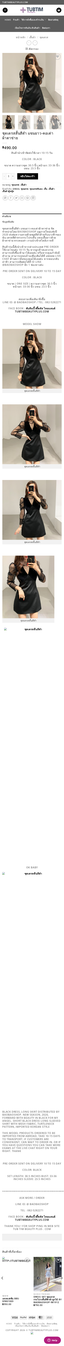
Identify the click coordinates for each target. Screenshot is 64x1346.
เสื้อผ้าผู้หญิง (8, 191)
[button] (5, 10)
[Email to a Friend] (22, 198)
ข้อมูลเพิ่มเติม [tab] (8, 221)
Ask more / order (32, 1198)
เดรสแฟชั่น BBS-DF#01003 (11, 1300)
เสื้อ (45, 188)
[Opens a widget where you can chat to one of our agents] (52, 1340)
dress (16, 188)
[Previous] (7, 83)
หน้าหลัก (20, 37)
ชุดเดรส (44, 37)
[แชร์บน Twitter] (16, 198)
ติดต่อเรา (46, 27)
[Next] (56, 83)
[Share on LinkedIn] (33, 198)
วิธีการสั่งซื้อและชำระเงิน (32, 19)
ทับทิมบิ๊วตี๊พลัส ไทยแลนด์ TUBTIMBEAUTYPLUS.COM (35, 310)
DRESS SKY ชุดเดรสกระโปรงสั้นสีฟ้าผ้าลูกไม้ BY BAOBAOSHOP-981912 (48, 1299)
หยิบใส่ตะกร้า (27, 176)
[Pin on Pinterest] (27, 198)
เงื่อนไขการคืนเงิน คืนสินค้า (27, 27)
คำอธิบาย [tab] (6, 216)
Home (8, 19)
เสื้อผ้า (32, 37)
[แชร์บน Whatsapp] (5, 198)
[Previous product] (35, 42)
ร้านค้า (16, 19)
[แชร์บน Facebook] (10, 198)
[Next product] (29, 42)
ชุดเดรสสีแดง (36, 188)
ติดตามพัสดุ (53, 19)
